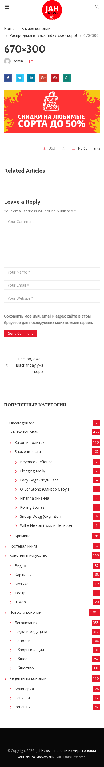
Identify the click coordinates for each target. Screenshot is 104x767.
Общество (24, 667)
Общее (21, 658)
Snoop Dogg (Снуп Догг (41, 516)
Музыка (22, 583)
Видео (20, 565)
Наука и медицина (31, 631)
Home (9, 28)
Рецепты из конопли (27, 678)
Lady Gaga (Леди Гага (39, 480)
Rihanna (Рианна (34, 498)
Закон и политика (31, 442)
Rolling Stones (32, 507)
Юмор (20, 601)
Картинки (23, 574)
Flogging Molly (32, 470)
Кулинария (24, 688)
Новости (22, 640)
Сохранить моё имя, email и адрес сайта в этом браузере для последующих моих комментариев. (48, 319)
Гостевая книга (23, 546)
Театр (20, 592)
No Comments (89, 148)
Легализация (26, 622)
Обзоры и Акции (29, 649)
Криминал (24, 535)
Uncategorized (21, 422)
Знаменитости (28, 451)
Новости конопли (25, 612)
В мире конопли (35, 28)
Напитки (22, 697)
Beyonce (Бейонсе (36, 461)
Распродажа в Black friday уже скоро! (43, 35)
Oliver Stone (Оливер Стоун (44, 489)
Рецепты (22, 706)
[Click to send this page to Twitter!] (20, 78)
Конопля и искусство (28, 555)
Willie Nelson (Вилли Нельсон (46, 525)
